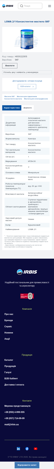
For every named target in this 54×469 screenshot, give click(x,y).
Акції (7, 339)
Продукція (10, 366)
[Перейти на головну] (7, 6)
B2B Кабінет (11, 378)
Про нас (8, 314)
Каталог (8, 360)
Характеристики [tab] (12, 108)
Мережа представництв (17, 406)
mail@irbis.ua (11, 424)
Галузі (7, 372)
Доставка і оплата (14, 385)
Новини (8, 333)
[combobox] (30, 6)
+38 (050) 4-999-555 (14, 412)
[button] (49, 6)
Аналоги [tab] (28, 108)
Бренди (8, 320)
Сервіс (8, 326)
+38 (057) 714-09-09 (14, 418)
